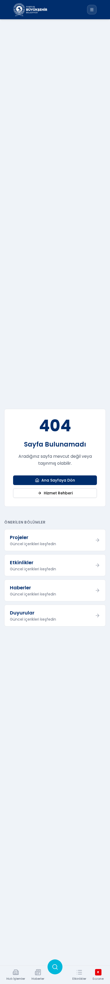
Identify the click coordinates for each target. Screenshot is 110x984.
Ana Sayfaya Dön (58, 480)
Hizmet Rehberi (58, 493)
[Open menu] (92, 9)
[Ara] (55, 966)
